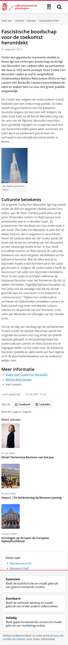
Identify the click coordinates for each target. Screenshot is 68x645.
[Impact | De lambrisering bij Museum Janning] (10, 476)
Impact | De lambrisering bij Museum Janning (31, 497)
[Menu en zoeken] (49, 6)
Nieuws (31, 20)
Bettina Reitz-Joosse (19, 379)
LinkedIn (44, 404)
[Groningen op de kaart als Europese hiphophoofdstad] (10, 516)
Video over (27, 374)
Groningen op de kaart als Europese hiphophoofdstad (25, 539)
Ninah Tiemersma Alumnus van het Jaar (27, 457)
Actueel (19, 20)
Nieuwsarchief (19, 568)
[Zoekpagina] (59, 6)
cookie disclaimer (14, 639)
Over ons (6, 20)
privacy (55, 635)
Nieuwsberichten (49, 20)
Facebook (24, 404)
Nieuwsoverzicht (21, 563)
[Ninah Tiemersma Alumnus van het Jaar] (10, 435)
